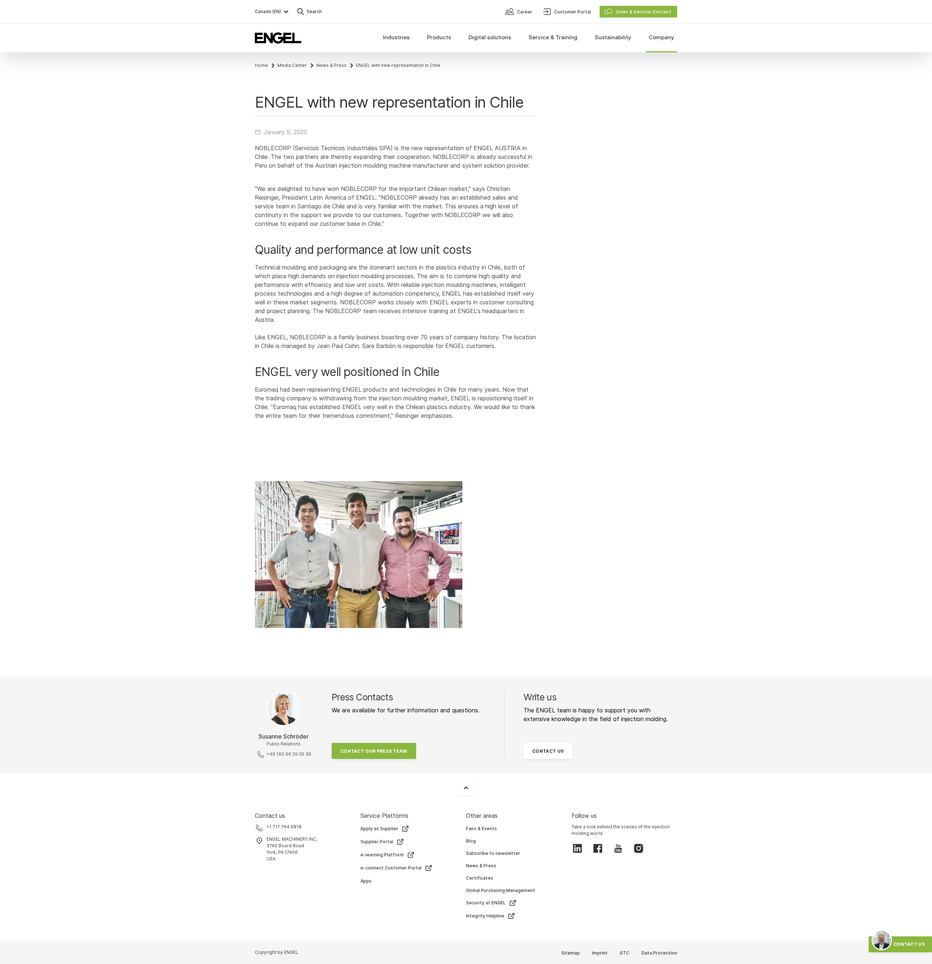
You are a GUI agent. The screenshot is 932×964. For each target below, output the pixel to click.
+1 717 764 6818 (283, 826)
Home (261, 65)
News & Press (331, 65)
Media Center (292, 65)
